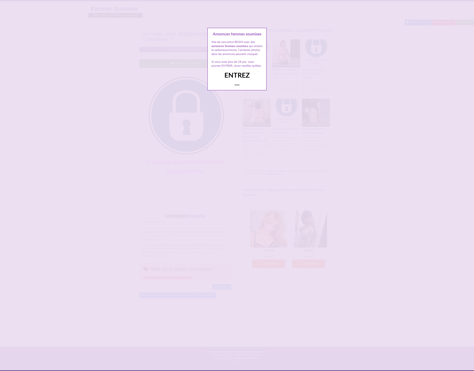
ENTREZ (237, 75)
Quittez (237, 85)
